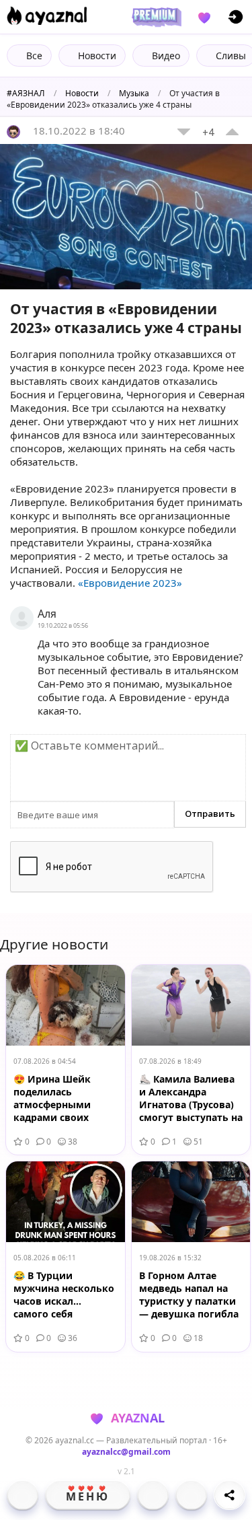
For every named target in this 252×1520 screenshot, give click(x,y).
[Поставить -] (184, 132)
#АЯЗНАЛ (26, 93)
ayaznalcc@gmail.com (126, 1451)
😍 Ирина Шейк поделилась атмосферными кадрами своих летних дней (52, 1099)
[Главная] (22, 1495)
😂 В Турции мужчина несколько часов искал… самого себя (63, 1294)
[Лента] (191, 1495)
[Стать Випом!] (154, 16)
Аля (47, 613)
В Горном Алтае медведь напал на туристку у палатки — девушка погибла (189, 1294)
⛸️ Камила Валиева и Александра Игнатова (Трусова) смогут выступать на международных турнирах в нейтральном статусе (191, 1099)
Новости (82, 93)
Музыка (134, 93)
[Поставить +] (232, 132)
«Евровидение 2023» (130, 582)
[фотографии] (153, 1495)
